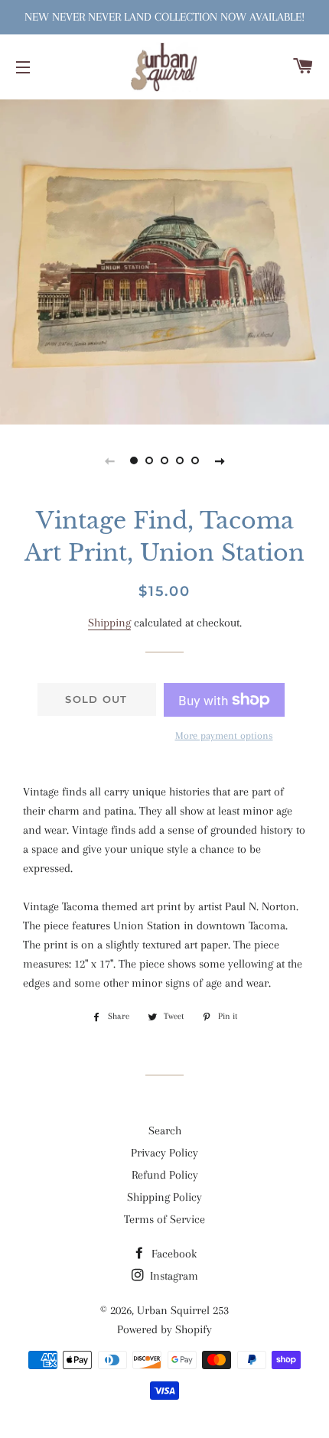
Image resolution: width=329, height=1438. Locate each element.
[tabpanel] (164, 260)
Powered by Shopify (164, 1329)
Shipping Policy (164, 1197)
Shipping (109, 623)
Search (164, 1130)
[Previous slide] (109, 460)
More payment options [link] (224, 735)
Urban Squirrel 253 (183, 1310)
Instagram (172, 1276)
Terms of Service (164, 1219)
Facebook (172, 1254)
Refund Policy (165, 1175)
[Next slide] (219, 460)
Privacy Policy (164, 1153)
